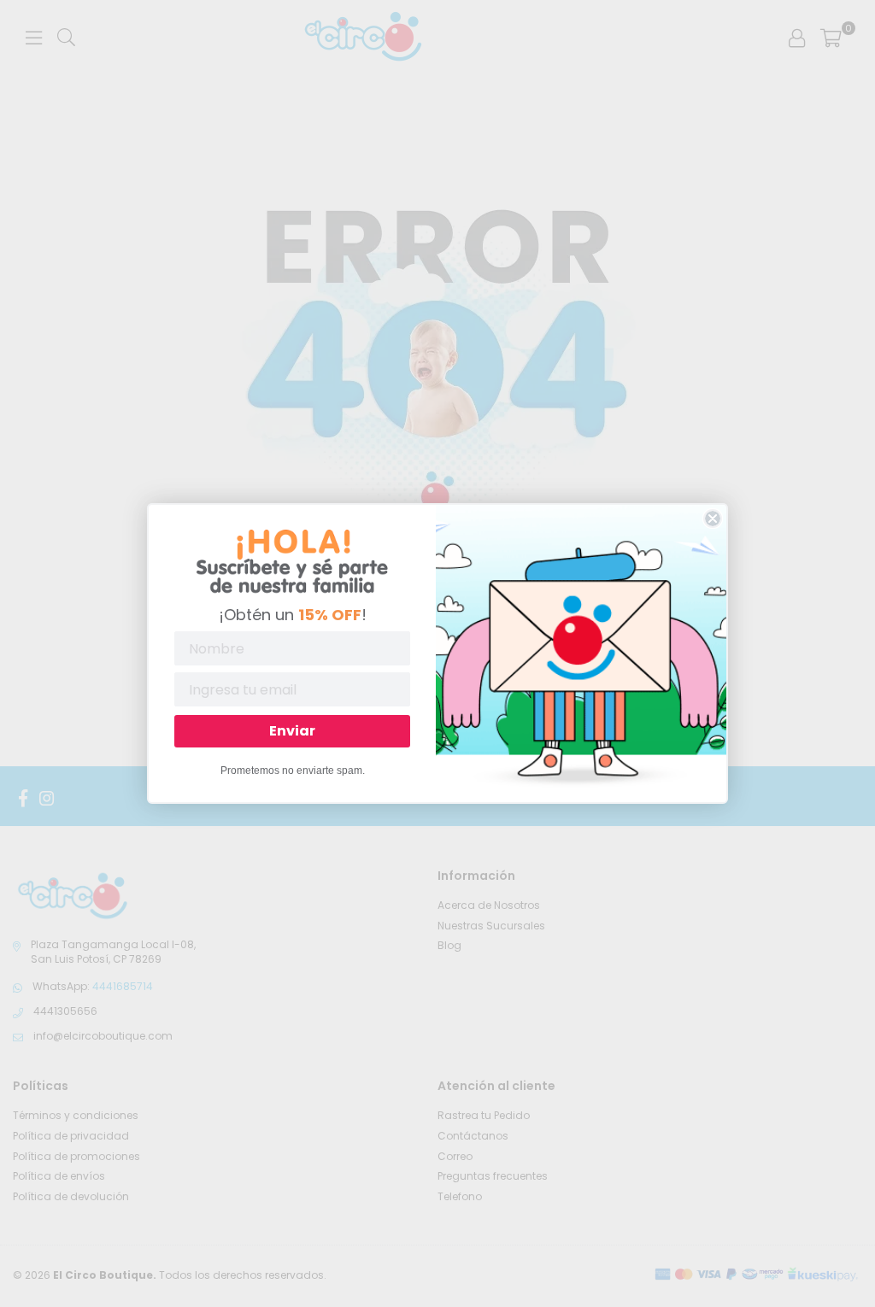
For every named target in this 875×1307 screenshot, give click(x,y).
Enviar (292, 731)
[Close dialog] (712, 518)
